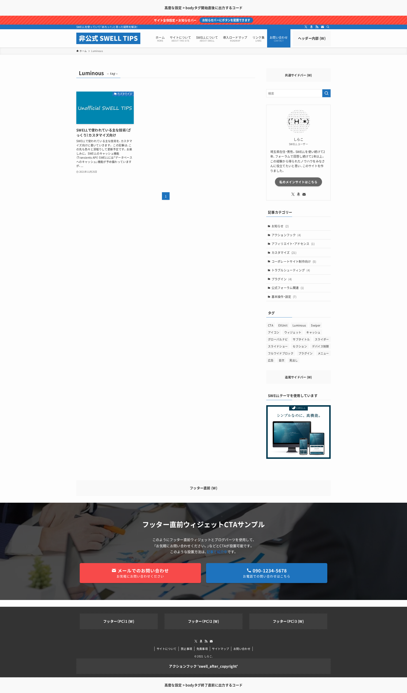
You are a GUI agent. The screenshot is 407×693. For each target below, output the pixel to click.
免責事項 (202, 649)
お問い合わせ (241, 649)
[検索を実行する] (326, 93)
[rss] (317, 27)
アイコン (273, 332)
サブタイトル (301, 339)
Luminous (299, 325)
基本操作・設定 (284, 296)
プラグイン (282, 279)
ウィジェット (292, 332)
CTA (270, 325)
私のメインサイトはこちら (298, 182)
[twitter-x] (306, 27)
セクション (300, 346)
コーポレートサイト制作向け (294, 261)
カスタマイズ (284, 252)
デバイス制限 (320, 346)
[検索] (328, 27)
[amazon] (311, 27)
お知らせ (280, 226)
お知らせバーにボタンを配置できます (226, 20)
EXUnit (282, 325)
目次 (281, 360)
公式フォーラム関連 (288, 287)
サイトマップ (220, 649)
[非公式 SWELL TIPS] (108, 38)
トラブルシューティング (291, 270)
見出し (293, 360)
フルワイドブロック (280, 353)
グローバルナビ (278, 339)
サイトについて (166, 649)
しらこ (208, 656)
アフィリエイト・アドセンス (293, 243)
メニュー (323, 353)
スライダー (322, 339)
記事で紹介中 (217, 551)
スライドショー (278, 346)
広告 (271, 360)
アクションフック (286, 235)
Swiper (315, 325)
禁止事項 (186, 649)
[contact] (322, 27)
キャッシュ (313, 332)
